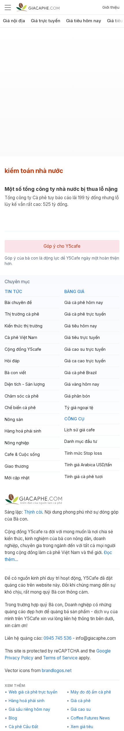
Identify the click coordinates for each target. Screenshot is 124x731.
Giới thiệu (110, 7)
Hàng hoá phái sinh (23, 430)
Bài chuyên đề (18, 302)
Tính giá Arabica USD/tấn (88, 464)
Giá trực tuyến (45, 20)
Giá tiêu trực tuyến (82, 337)
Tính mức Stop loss (83, 453)
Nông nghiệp (17, 442)
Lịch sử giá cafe (79, 429)
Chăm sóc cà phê (22, 396)
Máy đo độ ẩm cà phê (91, 692)
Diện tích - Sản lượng (25, 384)
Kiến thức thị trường (23, 325)
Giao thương (17, 466)
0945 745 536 (58, 638)
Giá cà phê (81, 700)
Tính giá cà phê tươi (83, 476)
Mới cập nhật (17, 477)
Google (103, 651)
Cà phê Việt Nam (21, 337)
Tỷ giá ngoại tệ (78, 407)
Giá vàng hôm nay (81, 384)
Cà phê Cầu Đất (23, 726)
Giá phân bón (77, 396)
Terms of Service (60, 658)
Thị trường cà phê (22, 314)
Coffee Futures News (90, 718)
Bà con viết (15, 372)
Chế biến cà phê (20, 407)
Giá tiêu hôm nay (83, 20)
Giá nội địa (14, 20)
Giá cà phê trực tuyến (85, 314)
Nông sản (14, 419)
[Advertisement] (62, 94)
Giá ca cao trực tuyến (85, 360)
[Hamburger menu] (8, 7)
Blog (13, 718)
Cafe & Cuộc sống (22, 454)
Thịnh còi (33, 512)
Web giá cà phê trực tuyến (33, 692)
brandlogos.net (57, 670)
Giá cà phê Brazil (80, 372)
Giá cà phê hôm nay (83, 302)
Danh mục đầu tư (80, 441)
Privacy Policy (19, 658)
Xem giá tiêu (82, 726)
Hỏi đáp (12, 360)
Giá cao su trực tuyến (85, 349)
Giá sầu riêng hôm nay (29, 709)
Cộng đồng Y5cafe (23, 349)
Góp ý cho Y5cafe (62, 246)
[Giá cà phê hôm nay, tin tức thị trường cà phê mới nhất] (37, 7)
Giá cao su (81, 709)
